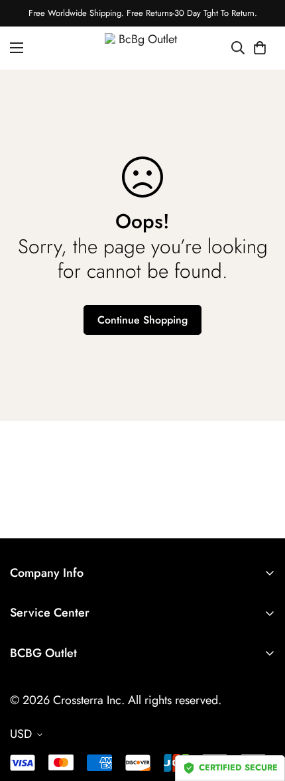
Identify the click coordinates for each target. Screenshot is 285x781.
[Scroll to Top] (261, 710)
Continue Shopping (142, 320)
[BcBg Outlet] (143, 48)
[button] (260, 47)
